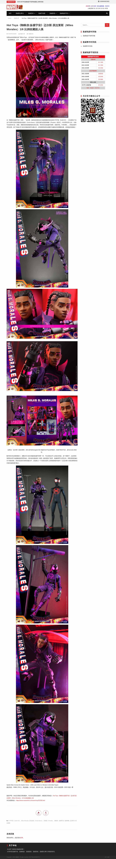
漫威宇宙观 (41, 13)
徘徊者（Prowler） (49, 820)
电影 (88, 88)
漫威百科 (31, 13)
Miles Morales (25, 820)
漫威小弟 (22, 33)
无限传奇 (93, 59)
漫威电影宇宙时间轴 (89, 35)
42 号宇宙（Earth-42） (14, 820)
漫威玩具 (31, 33)
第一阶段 (100, 62)
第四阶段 (100, 73)
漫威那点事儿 (20, 13)
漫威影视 (52, 13)
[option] (30, 2)
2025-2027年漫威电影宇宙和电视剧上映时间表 (30, 1)
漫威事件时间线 (87, 46)
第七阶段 (100, 85)
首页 (10, 13)
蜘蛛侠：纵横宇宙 (59, 820)
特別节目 (97, 88)
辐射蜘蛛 (67, 820)
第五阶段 (100, 76)
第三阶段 (100, 68)
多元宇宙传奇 (93, 70)
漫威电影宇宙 (64, 13)
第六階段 (100, 79)
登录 (21, 837)
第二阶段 (100, 65)
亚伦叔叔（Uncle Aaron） (36, 820)
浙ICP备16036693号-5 (34, 857)
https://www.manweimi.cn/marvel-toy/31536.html (30, 800)
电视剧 (92, 88)
